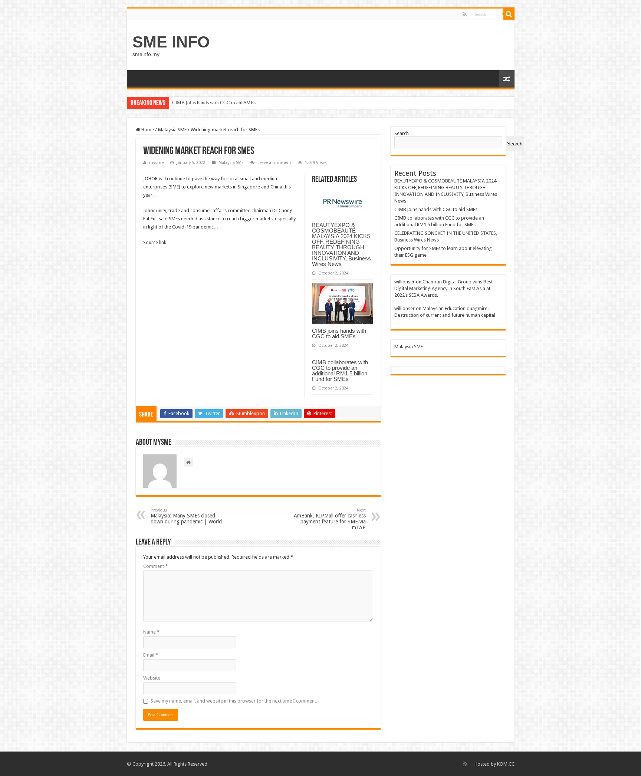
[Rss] (464, 14)
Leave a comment (274, 162)
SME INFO (171, 42)
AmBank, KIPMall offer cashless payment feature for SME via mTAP (330, 519)
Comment (155, 566)
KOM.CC (506, 764)
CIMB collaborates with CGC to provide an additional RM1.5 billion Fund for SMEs (340, 370)
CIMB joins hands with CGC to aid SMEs (214, 102)
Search (401, 133)
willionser (404, 282)
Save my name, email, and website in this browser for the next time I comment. (234, 701)
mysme (156, 162)
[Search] (509, 14)
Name (151, 632)
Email (150, 655)
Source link (154, 242)
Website (151, 678)
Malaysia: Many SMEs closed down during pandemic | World (186, 516)
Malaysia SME (172, 129)
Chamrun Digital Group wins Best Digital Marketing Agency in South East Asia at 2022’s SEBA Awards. (443, 288)
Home (147, 129)
